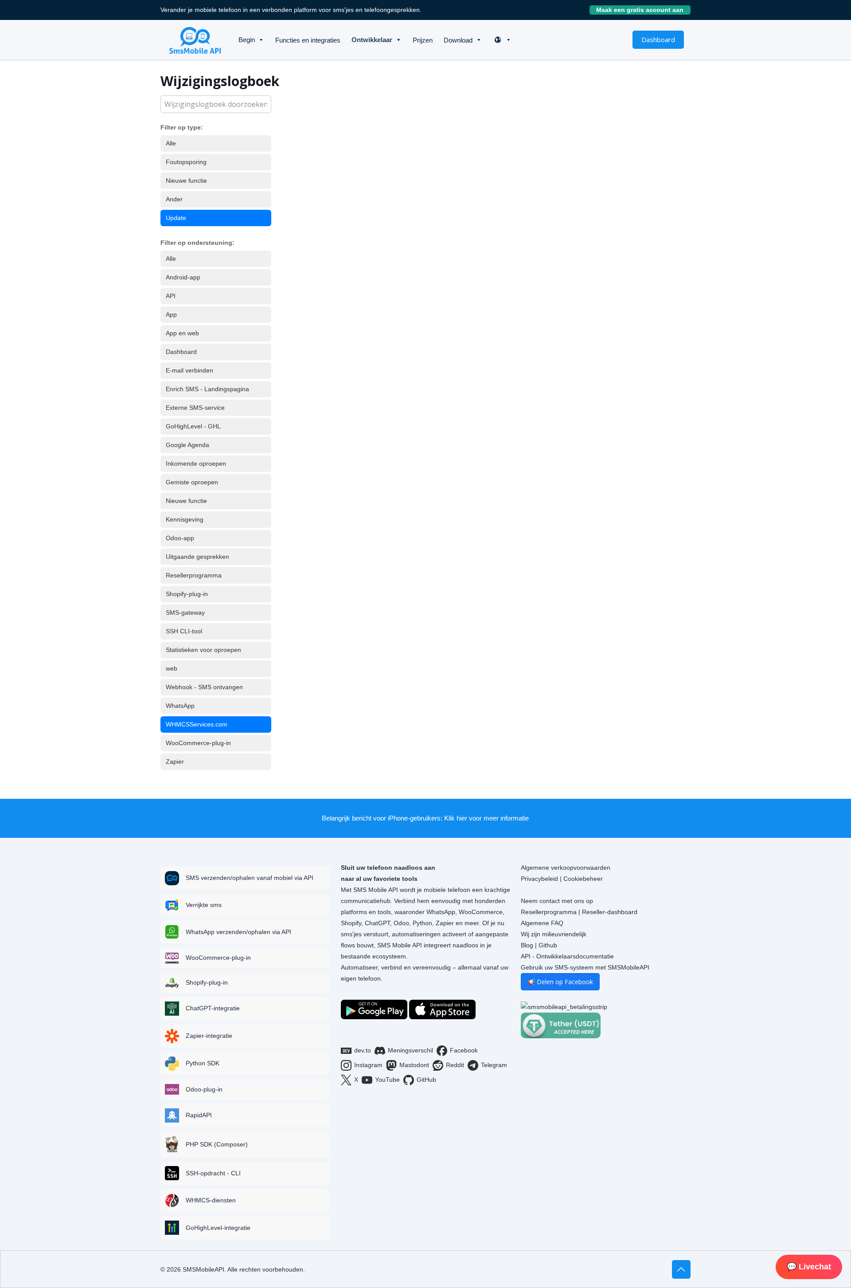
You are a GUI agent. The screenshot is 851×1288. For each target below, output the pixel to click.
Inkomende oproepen (196, 463)
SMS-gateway (185, 612)
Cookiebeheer (583, 878)
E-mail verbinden (189, 370)
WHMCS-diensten (211, 1200)
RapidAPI (199, 1115)
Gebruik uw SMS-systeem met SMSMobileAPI (585, 967)
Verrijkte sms (204, 904)
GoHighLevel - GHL (193, 426)
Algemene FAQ (542, 923)
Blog (527, 945)
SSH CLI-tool (184, 631)
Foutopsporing (186, 161)
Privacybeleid (539, 878)
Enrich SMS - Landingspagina (207, 389)
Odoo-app (180, 538)
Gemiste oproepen (192, 482)
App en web (182, 333)
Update (176, 217)
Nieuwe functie (186, 180)
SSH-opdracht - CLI (213, 1173)
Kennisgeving (184, 519)
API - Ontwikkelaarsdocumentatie (567, 956)
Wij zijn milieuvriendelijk (553, 934)
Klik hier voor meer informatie (486, 818)
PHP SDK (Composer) (217, 1144)
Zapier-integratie (209, 1035)
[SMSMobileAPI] (195, 40)
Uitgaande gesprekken (197, 556)
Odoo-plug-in (204, 1089)
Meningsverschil (410, 1050)
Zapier (175, 761)
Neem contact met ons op (557, 900)
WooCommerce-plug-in (198, 742)
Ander (174, 199)
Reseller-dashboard (609, 911)
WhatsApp (180, 705)
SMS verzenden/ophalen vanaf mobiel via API (249, 877)
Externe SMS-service (195, 407)
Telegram (494, 1064)
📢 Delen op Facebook (560, 982)
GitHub (426, 1079)
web (171, 668)
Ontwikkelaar (371, 39)
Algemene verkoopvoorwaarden (565, 867)
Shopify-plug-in (187, 593)
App (171, 314)
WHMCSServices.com (196, 724)
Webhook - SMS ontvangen (204, 687)
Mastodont (414, 1064)
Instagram (368, 1064)
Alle (171, 143)
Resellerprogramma (194, 575)
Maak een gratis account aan (643, 9)
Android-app (183, 277)
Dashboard (658, 39)
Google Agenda (187, 444)
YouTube (387, 1079)
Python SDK (202, 1063)
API (171, 295)
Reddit (455, 1064)
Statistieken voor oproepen (203, 649)
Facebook (464, 1050)
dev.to (362, 1050)
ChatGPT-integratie (213, 1008)
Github (548, 945)
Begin (246, 39)
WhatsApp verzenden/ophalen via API (238, 931)
